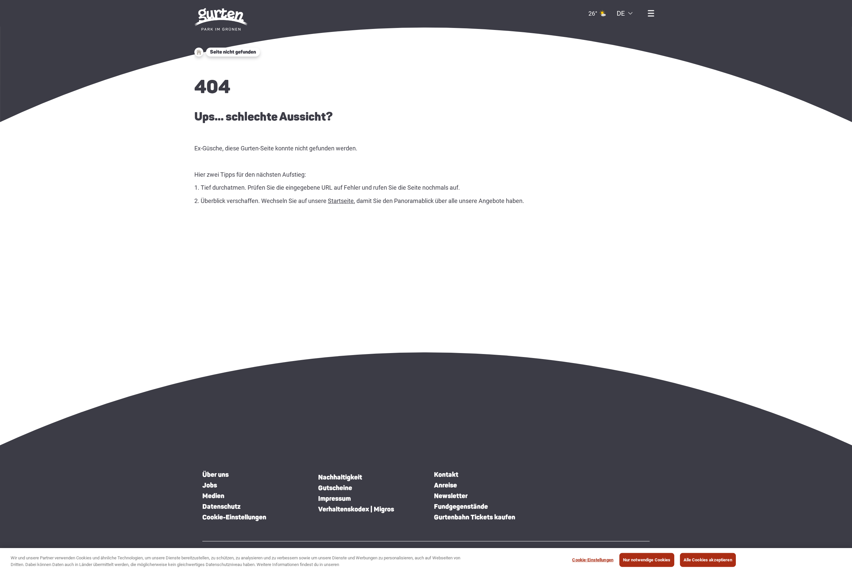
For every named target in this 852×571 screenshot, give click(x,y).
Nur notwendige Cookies (647, 559)
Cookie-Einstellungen (234, 517)
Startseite (341, 200)
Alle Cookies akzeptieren (708, 559)
